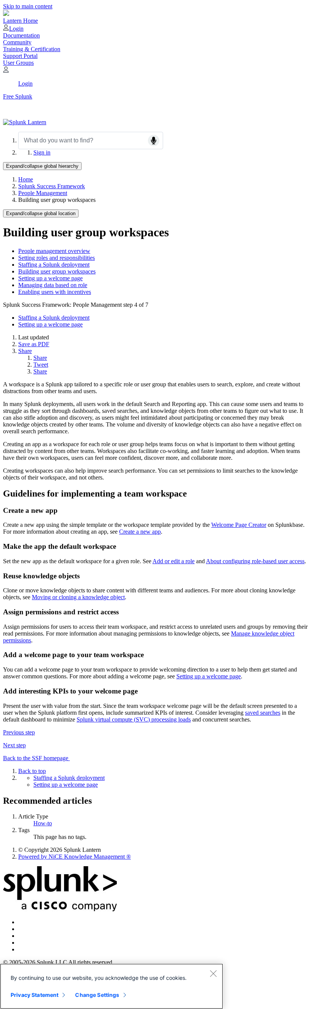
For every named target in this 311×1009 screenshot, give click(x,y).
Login (16, 28)
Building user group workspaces (57, 271)
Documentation (21, 35)
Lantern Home (20, 20)
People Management (42, 193)
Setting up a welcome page (50, 278)
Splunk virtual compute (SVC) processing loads (134, 719)
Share (25, 351)
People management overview (54, 251)
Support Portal (20, 56)
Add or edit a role (173, 561)
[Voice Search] (153, 140)
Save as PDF (33, 344)
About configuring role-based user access (255, 561)
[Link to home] (24, 122)
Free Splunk (17, 96)
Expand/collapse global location (40, 213)
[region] (111, 986)
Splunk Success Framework (51, 186)
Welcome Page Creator (238, 525)
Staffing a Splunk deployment (54, 264)
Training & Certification (31, 49)
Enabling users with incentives (54, 292)
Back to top (32, 771)
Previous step (19, 732)
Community (17, 42)
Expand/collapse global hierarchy (42, 166)
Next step (14, 745)
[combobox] (90, 140)
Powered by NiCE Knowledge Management (74, 856)
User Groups (18, 62)
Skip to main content (27, 6)
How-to (42, 823)
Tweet (40, 364)
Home (25, 179)
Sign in (41, 152)
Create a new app (140, 531)
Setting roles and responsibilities (56, 258)
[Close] (213, 973)
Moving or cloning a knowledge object (78, 597)
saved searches (262, 712)
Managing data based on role (52, 285)
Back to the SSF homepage (36, 758)
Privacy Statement (34, 995)
